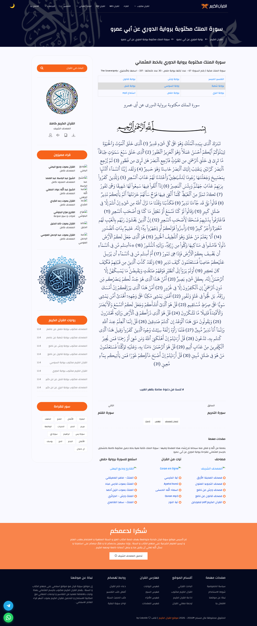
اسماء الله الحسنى (166, 490)
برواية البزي (218, 93)
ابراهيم (66, 434)
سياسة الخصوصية (216, 586)
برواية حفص (173, 93)
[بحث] (42, 68)
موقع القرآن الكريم (169, 618)
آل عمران (81, 449)
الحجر (72, 426)
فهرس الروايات (151, 586)
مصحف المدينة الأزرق (209, 477)
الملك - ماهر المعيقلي (120, 477)
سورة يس (80, 434)
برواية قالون (129, 79)
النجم (70, 441)
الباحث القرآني (85, 6)
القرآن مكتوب (143, 6)
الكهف (48, 419)
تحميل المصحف (171, 421)
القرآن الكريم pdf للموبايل (206, 502)
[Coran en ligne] (161, 468)
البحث (147, 421)
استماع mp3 (128, 93)
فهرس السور (152, 592)
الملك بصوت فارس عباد (119, 483)
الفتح (59, 419)
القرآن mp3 (114, 6)
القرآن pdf (100, 6)
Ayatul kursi (171, 483)
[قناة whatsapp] (8, 618)
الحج (60, 441)
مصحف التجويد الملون (208, 483)
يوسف (50, 441)
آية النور (173, 502)
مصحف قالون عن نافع (208, 496)
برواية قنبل (129, 86)
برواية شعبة (218, 86)
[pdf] (65, 135)
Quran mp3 (171, 496)
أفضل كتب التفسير (116, 592)
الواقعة (48, 426)
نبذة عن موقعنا (217, 597)
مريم (83, 426)
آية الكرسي (171, 477)
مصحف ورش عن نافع (209, 490)
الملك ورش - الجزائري (121, 496)
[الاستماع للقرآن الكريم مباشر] (58, 135)
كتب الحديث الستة (116, 597)
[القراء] (50, 135)
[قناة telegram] (8, 606)
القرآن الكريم (216, 39)
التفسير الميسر (216, 79)
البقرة (82, 419)
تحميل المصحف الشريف (129, 556)
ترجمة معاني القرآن (182, 603)
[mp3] (73, 135)
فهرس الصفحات (150, 603)
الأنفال (70, 419)
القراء (126, 6)
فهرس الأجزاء (152, 597)
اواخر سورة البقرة (117, 603)
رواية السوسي (171, 86)
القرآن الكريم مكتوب (181, 592)
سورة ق (54, 434)
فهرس (157, 421)
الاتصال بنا (34, 6)
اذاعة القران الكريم (182, 597)
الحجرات (61, 426)
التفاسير (67, 6)
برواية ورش (173, 79)
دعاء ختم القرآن (118, 586)
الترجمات (51, 6)
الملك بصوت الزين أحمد (120, 490)
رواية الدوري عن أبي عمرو (190, 39)
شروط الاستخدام (217, 592)
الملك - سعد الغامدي (120, 502)
